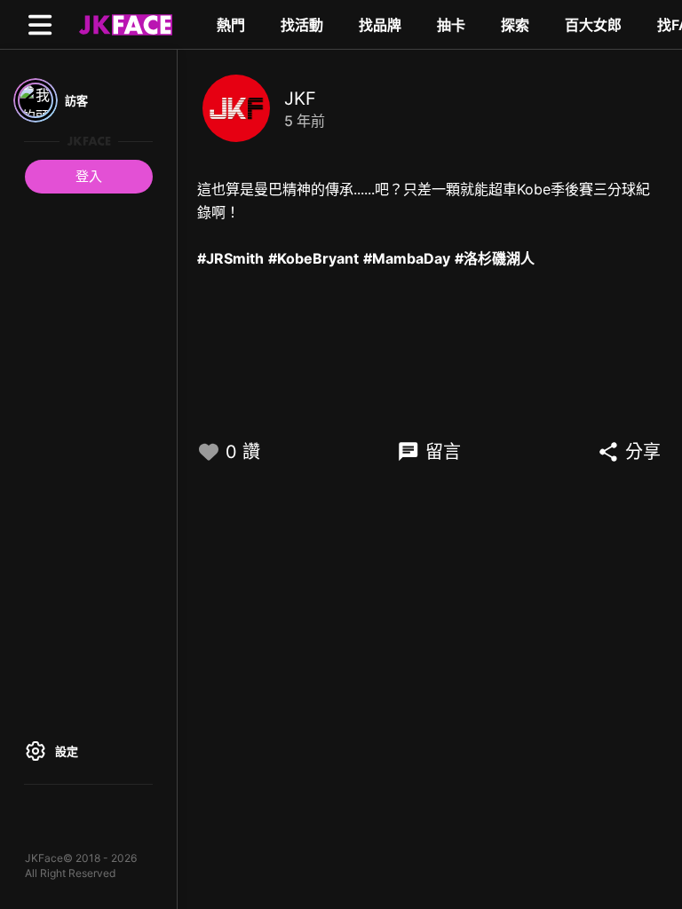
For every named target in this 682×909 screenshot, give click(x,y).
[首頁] (123, 24)
